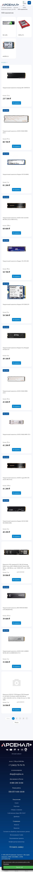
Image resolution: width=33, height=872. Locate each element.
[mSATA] (9, 45)
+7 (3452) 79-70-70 (16, 765)
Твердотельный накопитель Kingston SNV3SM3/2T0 (16, 304)
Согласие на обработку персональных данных (16, 831)
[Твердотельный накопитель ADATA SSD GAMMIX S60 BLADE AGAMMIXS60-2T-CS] (16, 639)
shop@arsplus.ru (16, 774)
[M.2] (9, 23)
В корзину (16, 103)
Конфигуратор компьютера (16, 841)
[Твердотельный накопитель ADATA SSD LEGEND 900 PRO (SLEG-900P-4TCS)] (16, 205)
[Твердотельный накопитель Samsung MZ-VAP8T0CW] (16, 75)
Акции (17, 803)
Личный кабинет (16, 753)
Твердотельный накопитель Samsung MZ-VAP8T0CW (16, 87)
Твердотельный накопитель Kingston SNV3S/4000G (16, 174)
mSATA (5, 56)
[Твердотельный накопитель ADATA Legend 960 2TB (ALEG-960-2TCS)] (16, 465)
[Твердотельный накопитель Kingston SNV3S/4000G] (16, 162)
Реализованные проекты (16, 838)
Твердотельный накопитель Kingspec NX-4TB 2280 (16, 261)
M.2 (4, 35)
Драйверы (16, 816)
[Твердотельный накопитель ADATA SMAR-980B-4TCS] (16, 119)
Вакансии (16, 828)
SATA (20, 35)
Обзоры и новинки (16, 809)
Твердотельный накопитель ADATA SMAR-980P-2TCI (16, 434)
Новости (16, 824)
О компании (16, 821)
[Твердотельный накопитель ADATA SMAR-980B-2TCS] (16, 379)
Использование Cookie (16, 835)
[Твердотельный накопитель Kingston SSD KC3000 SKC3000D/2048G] (16, 509)
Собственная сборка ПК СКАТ (16, 813)
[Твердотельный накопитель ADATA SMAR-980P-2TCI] (16, 422)
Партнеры (16, 806)
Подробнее (6, 864)
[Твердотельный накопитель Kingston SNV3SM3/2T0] (16, 292)
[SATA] (24, 24)
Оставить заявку (16, 847)
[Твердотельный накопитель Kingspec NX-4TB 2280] (16, 249)
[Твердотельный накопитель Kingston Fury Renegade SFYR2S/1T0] (16, 335)
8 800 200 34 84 (16, 783)
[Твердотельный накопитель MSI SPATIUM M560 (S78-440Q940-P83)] (16, 595)
